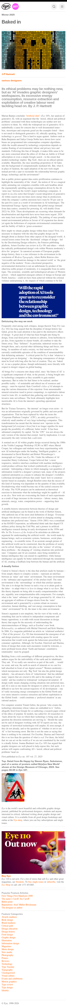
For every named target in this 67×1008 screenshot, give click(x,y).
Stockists (20, 881)
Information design (10, 943)
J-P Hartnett (8, 74)
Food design (7, 934)
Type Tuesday (8, 966)
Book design (7, 919)
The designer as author (12, 907)
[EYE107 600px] (33, 787)
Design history (8, 931)
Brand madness (8, 922)
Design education (9, 928)
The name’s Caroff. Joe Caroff (15, 898)
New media (7, 952)
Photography (7, 955)
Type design (7, 987)
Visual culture (8, 975)
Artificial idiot (32, 115)
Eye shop (18, 820)
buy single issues (36, 881)
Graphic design (8, 937)
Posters (5, 958)
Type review (7, 984)
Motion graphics (9, 981)
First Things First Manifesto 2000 (17, 895)
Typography (7, 969)
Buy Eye (6, 876)
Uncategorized (8, 972)
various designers (12, 80)
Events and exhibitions (12, 978)
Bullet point (7, 901)
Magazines (6, 946)
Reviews (5, 960)
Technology (7, 963)
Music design (8, 949)
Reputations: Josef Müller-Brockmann (19, 904)
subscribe (51, 881)
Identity (5, 990)
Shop (6, 884)
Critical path (7, 925)
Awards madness (9, 916)
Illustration (7, 940)
